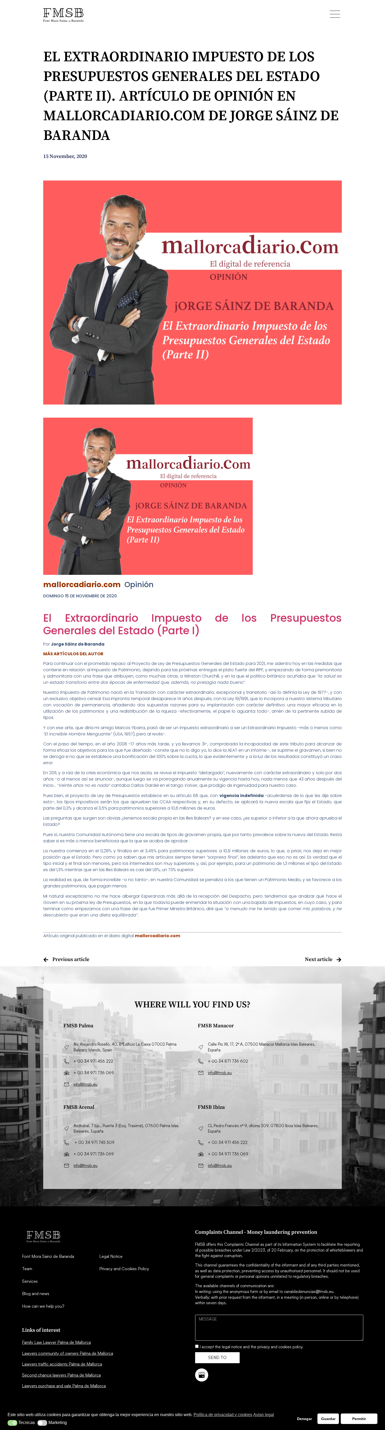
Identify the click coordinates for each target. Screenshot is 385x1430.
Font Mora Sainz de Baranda (48, 1256)
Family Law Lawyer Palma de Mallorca (56, 1342)
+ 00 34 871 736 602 (228, 1061)
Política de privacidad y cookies (223, 1414)
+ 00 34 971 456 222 (93, 1061)
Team (27, 1268)
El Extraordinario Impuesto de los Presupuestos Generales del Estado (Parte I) (192, 624)
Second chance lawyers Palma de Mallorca (61, 1375)
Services (30, 1281)
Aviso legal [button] (263, 1414)
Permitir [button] (359, 1419)
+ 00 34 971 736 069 (94, 1072)
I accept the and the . (251, 1346)
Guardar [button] (328, 1419)
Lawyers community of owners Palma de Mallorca (67, 1353)
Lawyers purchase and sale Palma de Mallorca (64, 1385)
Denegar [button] (304, 1419)
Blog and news (35, 1293)
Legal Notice (111, 1256)
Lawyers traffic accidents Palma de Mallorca (62, 1364)
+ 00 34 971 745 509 (95, 1142)
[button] (12, 1423)
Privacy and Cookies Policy (124, 1268)
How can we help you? (43, 1306)
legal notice (232, 1346)
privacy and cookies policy (279, 1346)
